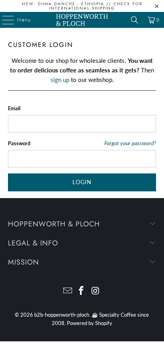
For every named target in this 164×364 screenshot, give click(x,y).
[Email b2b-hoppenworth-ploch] (68, 291)
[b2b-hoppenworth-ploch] (82, 20)
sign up (60, 79)
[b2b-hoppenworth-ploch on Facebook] (82, 291)
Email (14, 108)
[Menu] (4, 20)
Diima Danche (57, 4)
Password (19, 143)
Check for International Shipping (96, 6)
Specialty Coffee (117, 314)
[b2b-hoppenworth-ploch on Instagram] (96, 291)
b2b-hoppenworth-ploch (61, 314)
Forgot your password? (130, 143)
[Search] (134, 20)
